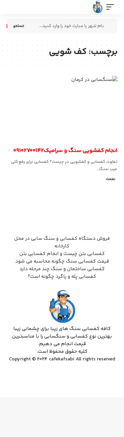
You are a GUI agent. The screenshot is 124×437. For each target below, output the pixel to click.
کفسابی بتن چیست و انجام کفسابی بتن (62, 254)
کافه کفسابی (104, 141)
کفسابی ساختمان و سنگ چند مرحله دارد (62, 269)
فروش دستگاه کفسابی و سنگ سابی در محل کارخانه (62, 242)
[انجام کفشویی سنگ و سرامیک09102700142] (62, 109)
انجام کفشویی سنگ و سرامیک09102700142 (65, 150)
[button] (111, 7)
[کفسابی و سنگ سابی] (97, 7)
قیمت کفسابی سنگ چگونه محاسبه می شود (62, 261)
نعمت (110, 179)
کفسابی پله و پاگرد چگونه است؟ (62, 276)
